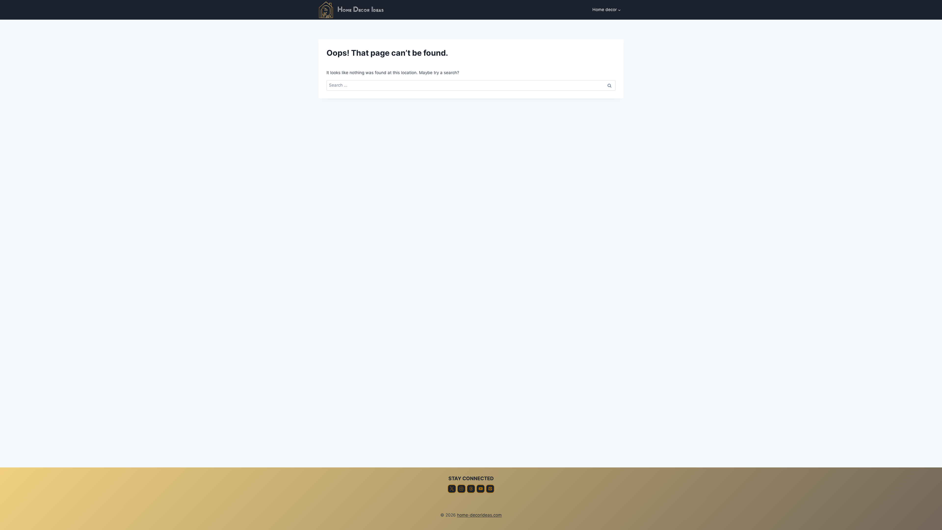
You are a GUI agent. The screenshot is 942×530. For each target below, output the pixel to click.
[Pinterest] (490, 489)
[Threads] (471, 489)
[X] (452, 489)
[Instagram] (461, 489)
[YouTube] (480, 489)
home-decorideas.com (479, 515)
